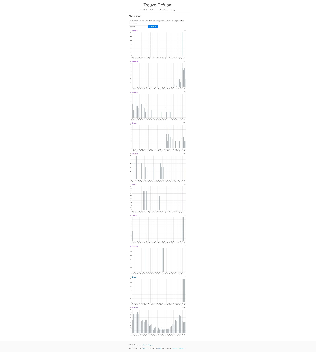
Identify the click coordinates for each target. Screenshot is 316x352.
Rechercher (152, 26)
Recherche (153, 10)
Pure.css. (174, 348)
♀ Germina (134, 154)
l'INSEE (144, 348)
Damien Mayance (148, 345)
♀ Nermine (134, 61)
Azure (159, 348)
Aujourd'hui (143, 10)
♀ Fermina (134, 246)
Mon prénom (164, 10)
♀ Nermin (133, 123)
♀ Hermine (134, 308)
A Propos (174, 10)
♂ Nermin (133, 277)
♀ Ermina (133, 215)
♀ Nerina (133, 184)
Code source (181, 348)
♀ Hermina (134, 92)
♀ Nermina (134, 30)
